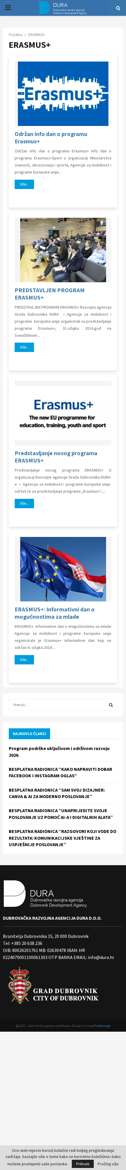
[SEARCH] (111, 705)
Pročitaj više (108, 1164)
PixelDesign (102, 1025)
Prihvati (82, 1163)
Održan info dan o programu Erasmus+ (51, 137)
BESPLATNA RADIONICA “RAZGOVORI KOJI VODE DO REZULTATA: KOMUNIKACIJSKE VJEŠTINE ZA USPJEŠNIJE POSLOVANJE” (62, 837)
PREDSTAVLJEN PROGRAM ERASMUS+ (50, 293)
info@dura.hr (100, 957)
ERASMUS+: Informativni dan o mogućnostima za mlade (55, 613)
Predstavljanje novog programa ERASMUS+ (56, 456)
